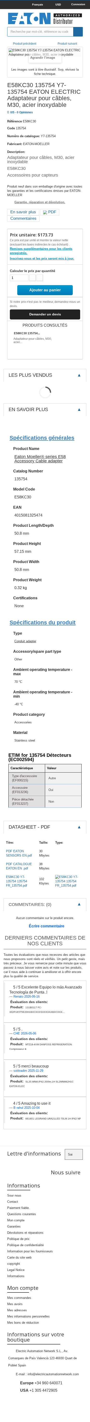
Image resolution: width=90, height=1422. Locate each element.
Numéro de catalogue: (23, 136)
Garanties (14, 1226)
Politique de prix (18, 1239)
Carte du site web (19, 1257)
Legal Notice (15, 1270)
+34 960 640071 (41, 1383)
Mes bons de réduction (23, 1322)
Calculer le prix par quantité (32, 271)
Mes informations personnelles (28, 1316)
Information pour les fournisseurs (30, 1251)
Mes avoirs (15, 1304)
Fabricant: (14, 144)
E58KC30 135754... (27, 333)
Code (11, 128)
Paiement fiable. (18, 1208)
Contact (12, 1201)
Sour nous (14, 1195)
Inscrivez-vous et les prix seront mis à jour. (42, 258)
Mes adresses (17, 1310)
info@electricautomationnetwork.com (53, 1374)
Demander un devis (45, 314)
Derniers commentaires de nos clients (45, 940)
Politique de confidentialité (25, 1245)
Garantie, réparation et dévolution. (39, 202)
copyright (13, 1263)
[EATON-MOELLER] (45, 18)
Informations (15, 1276)
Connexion (78, 4)
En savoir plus (23, 212)
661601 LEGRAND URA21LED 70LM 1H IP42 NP (53, 1118)
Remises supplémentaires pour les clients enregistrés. (41, 251)
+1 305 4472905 (38, 1390)
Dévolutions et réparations (25, 1232)
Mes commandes (19, 1298)
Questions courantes (21, 1214)
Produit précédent (24, 43)
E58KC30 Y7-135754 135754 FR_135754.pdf (16, 881)
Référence (14, 121)
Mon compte (15, 1220)
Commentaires (23, 218)
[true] (78, 32)
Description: (16, 152)
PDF (51, 212)
